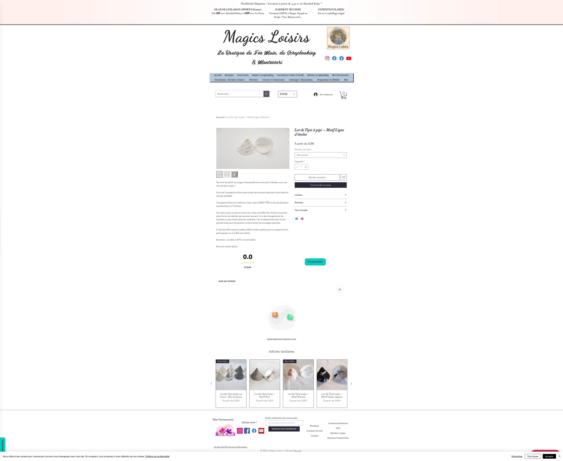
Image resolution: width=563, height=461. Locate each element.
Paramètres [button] (517, 456)
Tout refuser (533, 456)
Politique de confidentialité (157, 456)
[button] (347, 184)
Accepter (549, 456)
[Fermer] (559, 456)
